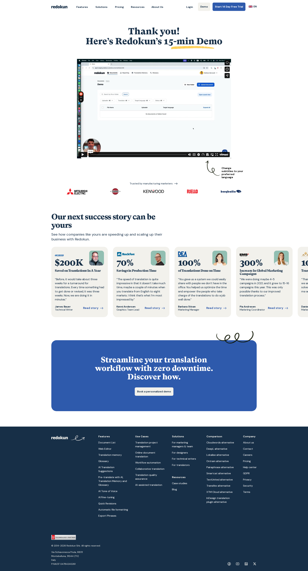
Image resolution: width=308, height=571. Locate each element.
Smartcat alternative (218, 473)
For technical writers (184, 458)
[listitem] (79, 282)
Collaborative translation (149, 469)
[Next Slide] (250, 282)
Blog (174, 489)
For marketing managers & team (182, 444)
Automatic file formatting (113, 509)
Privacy (247, 479)
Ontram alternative (217, 461)
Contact (248, 448)
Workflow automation (148, 462)
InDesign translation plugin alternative (218, 500)
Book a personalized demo (154, 391)
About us (248, 442)
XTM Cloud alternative (219, 492)
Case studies (179, 483)
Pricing (119, 7)
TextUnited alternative (219, 479)
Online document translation (145, 454)
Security (248, 485)
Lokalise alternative (217, 455)
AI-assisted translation (148, 485)
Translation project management (146, 444)
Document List (107, 442)
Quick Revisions (107, 503)
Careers (247, 455)
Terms (246, 492)
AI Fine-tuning (106, 497)
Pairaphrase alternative (220, 467)
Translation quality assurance (146, 476)
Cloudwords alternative (220, 442)
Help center (250, 467)
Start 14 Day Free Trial (229, 6)
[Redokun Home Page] (59, 6)
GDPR (246, 473)
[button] (82, 7)
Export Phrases (107, 515)
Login (189, 7)
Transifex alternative (218, 485)
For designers (180, 452)
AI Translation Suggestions (106, 469)
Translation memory (110, 455)
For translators (181, 465)
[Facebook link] (229, 564)
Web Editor (104, 448)
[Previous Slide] (58, 282)
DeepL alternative (216, 448)
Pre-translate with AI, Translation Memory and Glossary (112, 481)
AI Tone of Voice (107, 491)
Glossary (103, 461)
